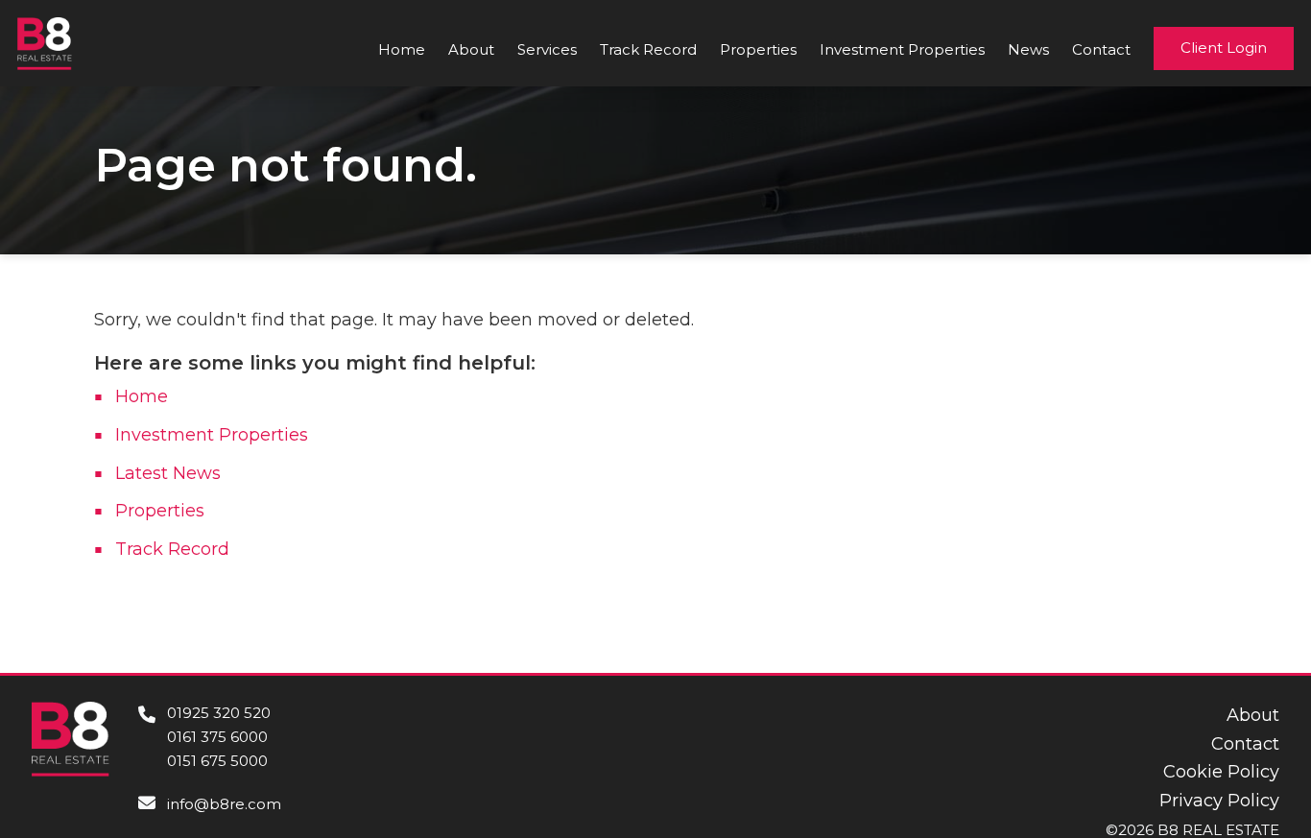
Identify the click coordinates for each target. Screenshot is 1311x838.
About (471, 50)
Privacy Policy (1219, 800)
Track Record (648, 50)
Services (547, 50)
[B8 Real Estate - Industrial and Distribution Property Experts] (44, 42)
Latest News (168, 473)
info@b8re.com (224, 804)
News (1028, 50)
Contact (1101, 50)
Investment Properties (902, 50)
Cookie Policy (1221, 771)
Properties (758, 50)
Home (401, 50)
